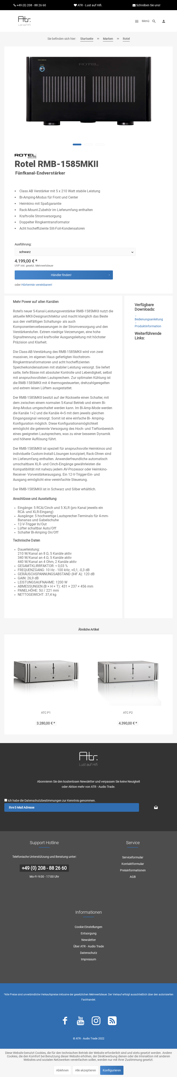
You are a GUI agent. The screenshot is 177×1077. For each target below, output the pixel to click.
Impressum (88, 959)
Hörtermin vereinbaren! (36, 284)
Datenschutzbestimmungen (43, 800)
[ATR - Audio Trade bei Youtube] (80, 1021)
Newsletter (88, 940)
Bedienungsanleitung (149, 319)
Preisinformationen (133, 870)
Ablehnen (62, 1070)
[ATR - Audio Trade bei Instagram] (96, 1021)
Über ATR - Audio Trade (88, 946)
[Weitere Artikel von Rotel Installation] (25, 156)
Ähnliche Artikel (88, 629)
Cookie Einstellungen (88, 927)
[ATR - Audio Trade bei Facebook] (65, 1021)
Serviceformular (132, 857)
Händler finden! (61, 275)
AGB (133, 876)
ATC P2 (128, 712)
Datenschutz (88, 953)
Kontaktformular (133, 864)
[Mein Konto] (163, 21)
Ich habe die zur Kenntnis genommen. (52, 800)
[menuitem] (141, 21)
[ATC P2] (128, 672)
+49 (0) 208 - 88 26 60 (44, 868)
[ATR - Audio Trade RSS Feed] (112, 1021)
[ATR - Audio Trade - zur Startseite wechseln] (24, 21)
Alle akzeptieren (85, 1070)
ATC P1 (46, 712)
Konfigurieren (112, 1070)
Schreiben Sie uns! (148, 5)
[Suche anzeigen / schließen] (154, 21)
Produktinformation (148, 326)
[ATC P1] (46, 672)
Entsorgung (88, 933)
